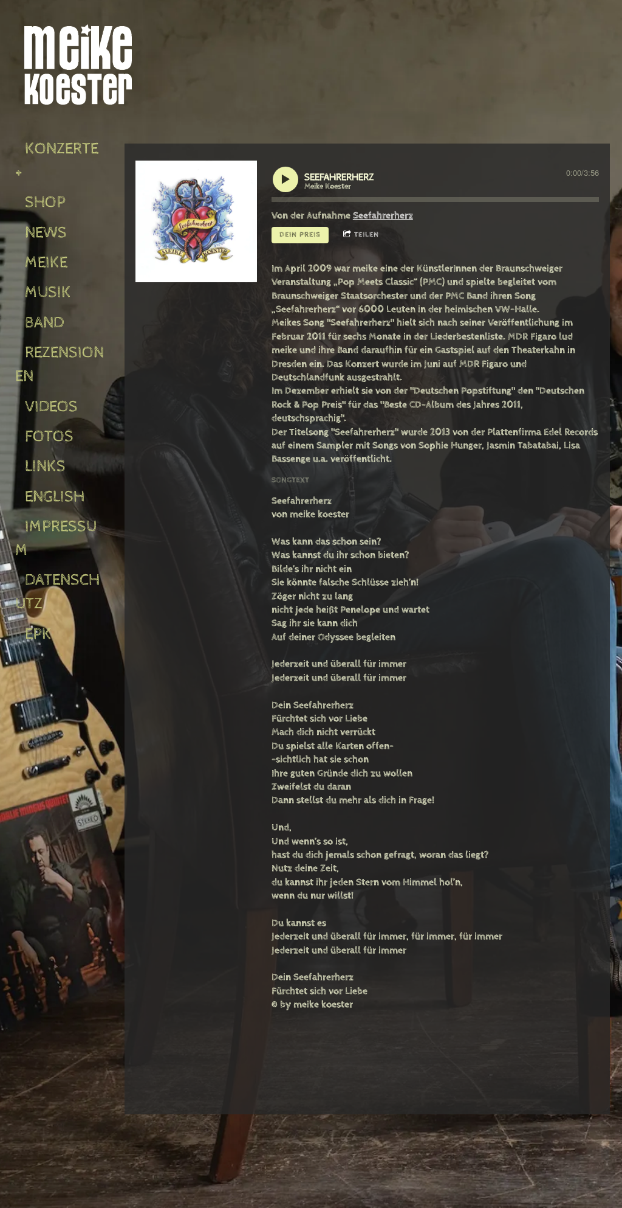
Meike (46, 262)
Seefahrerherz (383, 215)
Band (44, 322)
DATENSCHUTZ (57, 592)
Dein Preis (300, 235)
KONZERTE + (58, 160)
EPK (38, 634)
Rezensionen (59, 364)
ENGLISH (54, 496)
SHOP (45, 202)
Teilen (366, 235)
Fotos (49, 436)
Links (45, 466)
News (46, 232)
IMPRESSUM (56, 538)
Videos (51, 406)
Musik (48, 292)
